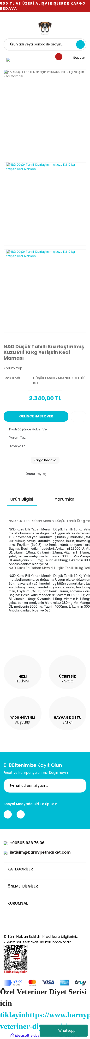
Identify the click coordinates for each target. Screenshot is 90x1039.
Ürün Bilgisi (21, 499)
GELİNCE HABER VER (36, 416)
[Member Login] (8, 59)
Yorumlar (64, 499)
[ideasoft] (20, 1035)
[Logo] (45, 27)
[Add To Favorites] (78, 416)
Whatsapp (67, 1030)
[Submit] (79, 785)
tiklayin (12, 1014)
